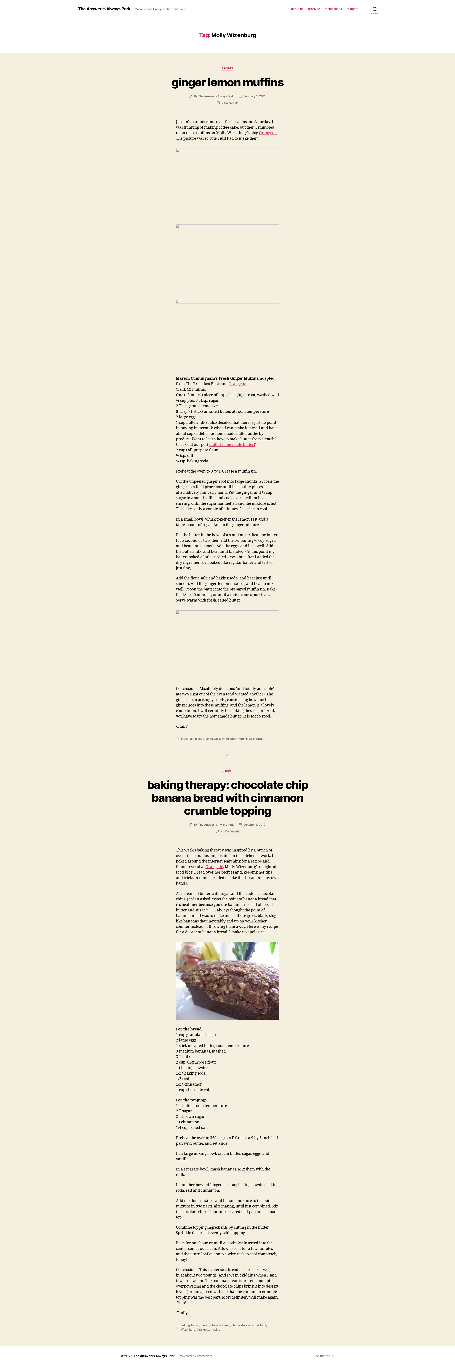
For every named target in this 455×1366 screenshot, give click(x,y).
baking (185, 1325)
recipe (216, 1329)
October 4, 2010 (255, 824)
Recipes (227, 68)
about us (297, 9)
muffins (242, 738)
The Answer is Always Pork (104, 9)
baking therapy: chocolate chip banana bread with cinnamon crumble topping (227, 798)
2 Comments (230, 103)
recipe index (333, 9)
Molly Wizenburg (225, 738)
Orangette (268, 133)
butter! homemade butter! (232, 444)
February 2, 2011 (255, 96)
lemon (209, 738)
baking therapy (201, 1325)
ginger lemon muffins (227, 82)
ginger (199, 738)
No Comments (230, 831)
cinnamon (252, 1325)
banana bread (221, 1325)
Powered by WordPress (196, 1356)
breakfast (187, 738)
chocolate (238, 1325)
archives (314, 9)
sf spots (352, 9)
